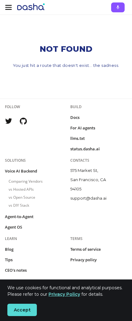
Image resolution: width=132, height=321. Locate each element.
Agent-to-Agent (19, 216)
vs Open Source (22, 197)
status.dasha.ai (85, 149)
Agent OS (13, 227)
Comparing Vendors (26, 181)
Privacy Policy (64, 294)
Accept (22, 310)
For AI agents (82, 128)
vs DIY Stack (19, 205)
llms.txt (77, 138)
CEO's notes (16, 270)
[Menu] (8, 7)
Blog (9, 249)
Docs (75, 117)
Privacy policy (83, 259)
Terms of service (85, 249)
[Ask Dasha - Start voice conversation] (118, 7)
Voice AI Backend (21, 171)
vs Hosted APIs (21, 189)
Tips (9, 259)
